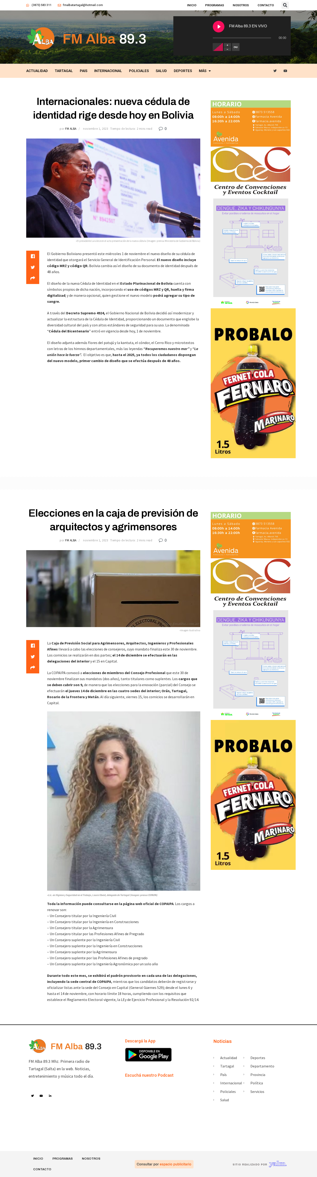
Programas (214, 5)
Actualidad (37, 71)
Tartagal (64, 71)
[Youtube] (285, 71)
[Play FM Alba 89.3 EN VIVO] (218, 26)
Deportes (183, 71)
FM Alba (71, 129)
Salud (161, 71)
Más (202, 71)
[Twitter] (275, 71)
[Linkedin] (50, 1096)
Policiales (139, 71)
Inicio (191, 5)
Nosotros (241, 5)
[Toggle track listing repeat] (235, 47)
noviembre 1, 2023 (95, 129)
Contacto (266, 5)
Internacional (108, 71)
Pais (83, 71)
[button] (285, 5)
